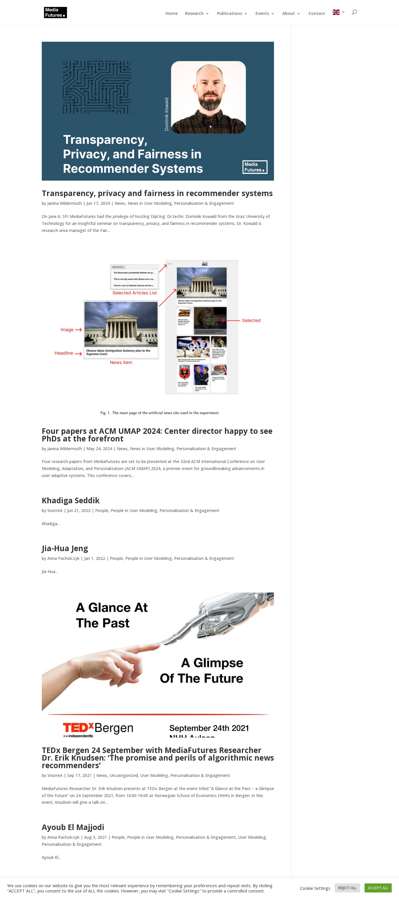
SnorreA (55, 510)
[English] (339, 17)
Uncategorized (124, 775)
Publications (229, 13)
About (288, 13)
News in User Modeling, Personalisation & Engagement (181, 203)
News (120, 203)
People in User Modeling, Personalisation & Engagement (165, 510)
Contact (316, 13)
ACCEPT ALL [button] (378, 887)
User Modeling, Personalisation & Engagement (185, 775)
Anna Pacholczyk (63, 558)
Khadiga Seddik (71, 500)
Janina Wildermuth (64, 203)
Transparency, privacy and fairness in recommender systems (157, 193)
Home (172, 13)
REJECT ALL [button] (347, 887)
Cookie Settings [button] (315, 888)
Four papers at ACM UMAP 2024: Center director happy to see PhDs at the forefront (157, 435)
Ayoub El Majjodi (73, 827)
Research (194, 13)
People (101, 510)
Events (262, 13)
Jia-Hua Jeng (65, 548)
